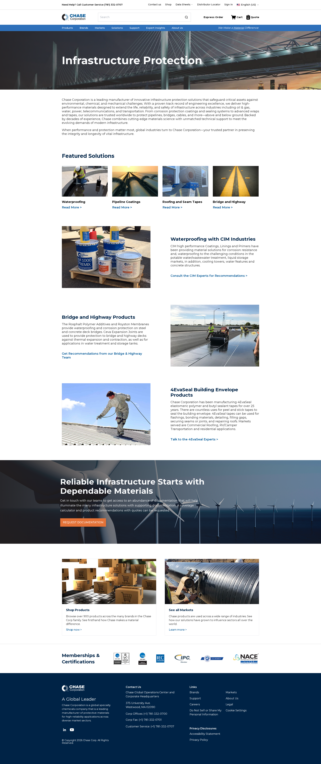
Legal (229, 704)
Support (134, 27)
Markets (100, 27)
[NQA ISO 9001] (121, 659)
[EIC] (212, 658)
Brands (84, 27)
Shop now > (74, 629)
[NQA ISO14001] (142, 658)
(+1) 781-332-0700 (155, 713)
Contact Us (133, 687)
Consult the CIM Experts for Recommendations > (209, 276)
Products (67, 27)
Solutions (117, 27)
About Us (177, 27)
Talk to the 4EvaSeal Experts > (194, 439)
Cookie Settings (236, 710)
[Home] (78, 17)
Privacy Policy (199, 739)
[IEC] (160, 658)
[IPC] (182, 658)
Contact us (154, 4)
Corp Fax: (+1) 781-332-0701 (144, 719)
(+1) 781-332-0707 (162, 726)
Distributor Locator (208, 4)
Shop (168, 4)
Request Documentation (83, 522)
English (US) (248, 4)
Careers (195, 704)
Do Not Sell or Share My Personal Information (206, 712)
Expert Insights (155, 27)
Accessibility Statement (205, 733)
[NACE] (246, 659)
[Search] (186, 17)
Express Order (213, 17)
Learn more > (178, 629)
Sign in (228, 4)
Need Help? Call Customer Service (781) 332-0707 (92, 4)
